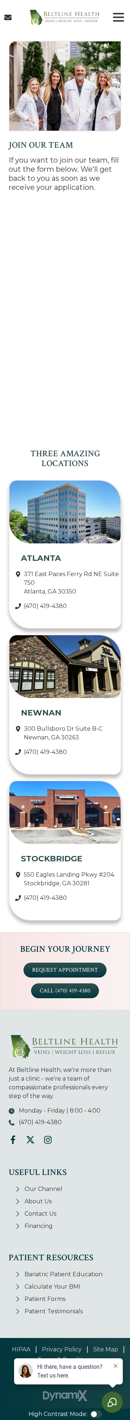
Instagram (47, 1139)
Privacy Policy (62, 1349)
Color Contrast (96, 1414)
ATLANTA (41, 558)
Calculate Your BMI (53, 1286)
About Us (38, 1201)
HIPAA (21, 1349)
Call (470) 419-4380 (65, 991)
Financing (39, 1226)
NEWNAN (41, 713)
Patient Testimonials (54, 1311)
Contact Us (8, 17)
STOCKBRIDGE (51, 859)
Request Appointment (65, 970)
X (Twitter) (30, 1139)
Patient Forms (45, 1298)
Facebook (13, 1139)
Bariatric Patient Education (64, 1274)
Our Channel (43, 1189)
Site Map (105, 1349)
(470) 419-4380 (45, 606)
